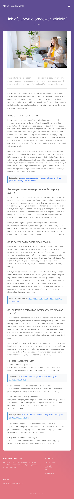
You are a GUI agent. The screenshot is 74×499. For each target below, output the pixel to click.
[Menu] (69, 6)
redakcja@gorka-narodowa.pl (13, 483)
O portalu (48, 466)
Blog (46, 470)
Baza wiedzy (49, 473)
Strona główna (50, 462)
